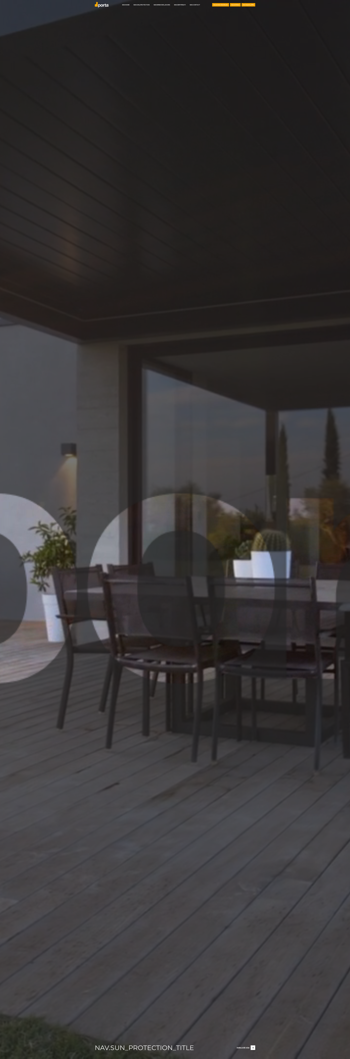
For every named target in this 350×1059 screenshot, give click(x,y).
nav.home (125, 5)
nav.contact (195, 5)
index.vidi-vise (243, 1048)
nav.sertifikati (180, 5)
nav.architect (235, 4)
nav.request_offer (248, 4)
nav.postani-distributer (220, 4)
